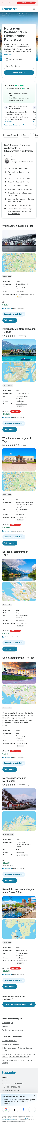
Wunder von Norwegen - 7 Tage (15, 125)
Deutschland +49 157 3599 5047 (12, 1084)
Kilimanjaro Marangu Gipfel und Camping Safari (17, 1049)
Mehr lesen (8, 54)
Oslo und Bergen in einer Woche (19, 205)
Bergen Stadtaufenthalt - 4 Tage (19, 182)
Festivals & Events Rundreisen (7, 15)
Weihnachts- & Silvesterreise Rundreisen (25, 15)
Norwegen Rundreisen (10, 1044)
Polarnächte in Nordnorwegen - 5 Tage (20, 173)
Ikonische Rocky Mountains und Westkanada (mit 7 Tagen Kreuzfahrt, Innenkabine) (18, 1055)
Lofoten (5, 1026)
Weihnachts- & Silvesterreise (12, 1030)
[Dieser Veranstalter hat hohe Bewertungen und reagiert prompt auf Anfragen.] (19, 297)
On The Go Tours (21, 404)
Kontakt (4, 1081)
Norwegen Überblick (10, 135)
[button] (19, 308)
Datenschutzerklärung (8, 1120)
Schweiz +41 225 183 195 (10, 1090)
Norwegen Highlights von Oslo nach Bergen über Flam (21, 200)
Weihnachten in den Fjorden (18, 168)
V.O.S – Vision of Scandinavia (25, 294)
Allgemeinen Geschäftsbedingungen (19, 1118)
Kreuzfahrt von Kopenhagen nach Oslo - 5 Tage (20, 194)
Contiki (18, 855)
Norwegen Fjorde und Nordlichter (20, 189)
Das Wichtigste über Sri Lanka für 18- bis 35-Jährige (18, 1062)
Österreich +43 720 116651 (11, 1087)
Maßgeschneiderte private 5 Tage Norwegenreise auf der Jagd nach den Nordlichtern (20, 211)
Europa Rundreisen (9, 1041)
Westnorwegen (7, 1023)
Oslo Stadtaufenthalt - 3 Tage (18, 185)
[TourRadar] (9, 9)
